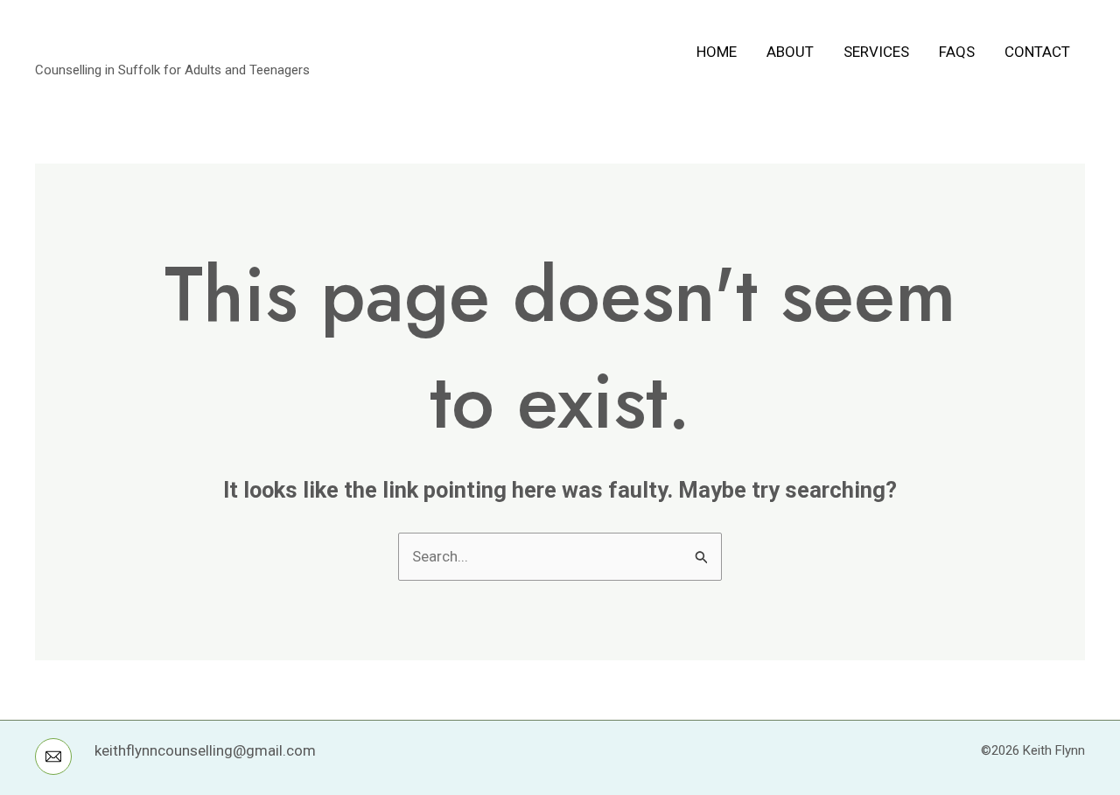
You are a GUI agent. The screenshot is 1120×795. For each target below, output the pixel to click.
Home (716, 51)
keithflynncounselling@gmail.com (205, 750)
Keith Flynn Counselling (189, 42)
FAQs (957, 51)
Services (876, 51)
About (790, 51)
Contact (1037, 51)
